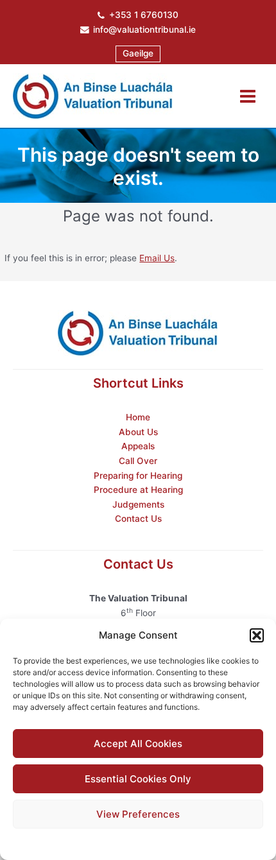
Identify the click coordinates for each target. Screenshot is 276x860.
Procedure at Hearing (138, 490)
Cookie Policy (106, 842)
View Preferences (138, 814)
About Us (138, 432)
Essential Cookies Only (138, 779)
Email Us (157, 258)
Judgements (138, 504)
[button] (256, 635)
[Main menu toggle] (248, 96)
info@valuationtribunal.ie (144, 29)
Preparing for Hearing (138, 475)
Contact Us (138, 518)
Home (138, 417)
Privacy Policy (163, 842)
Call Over (138, 461)
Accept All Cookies (138, 743)
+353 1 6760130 (143, 15)
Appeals (138, 446)
